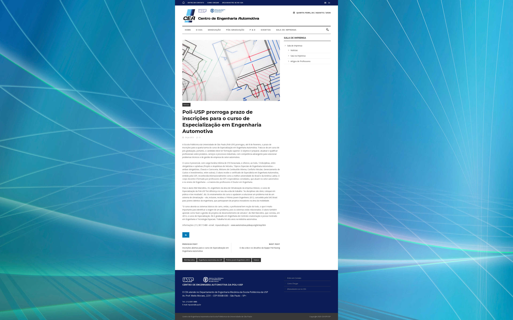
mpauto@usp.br (194, 304)
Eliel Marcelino (189, 260)
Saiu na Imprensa (298, 56)
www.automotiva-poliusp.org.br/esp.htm (248, 225)
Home (188, 30)
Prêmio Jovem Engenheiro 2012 (238, 260)
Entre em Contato (196, 3)
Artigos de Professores (300, 61)
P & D (252, 30)
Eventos (266, 30)
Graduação (214, 30)
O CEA (199, 30)
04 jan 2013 (189, 137)
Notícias (186, 105)
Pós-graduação (235, 30)
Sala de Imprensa (286, 30)
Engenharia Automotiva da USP (210, 260)
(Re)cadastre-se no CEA (232, 3)
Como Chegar (213, 3)
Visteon (256, 260)
